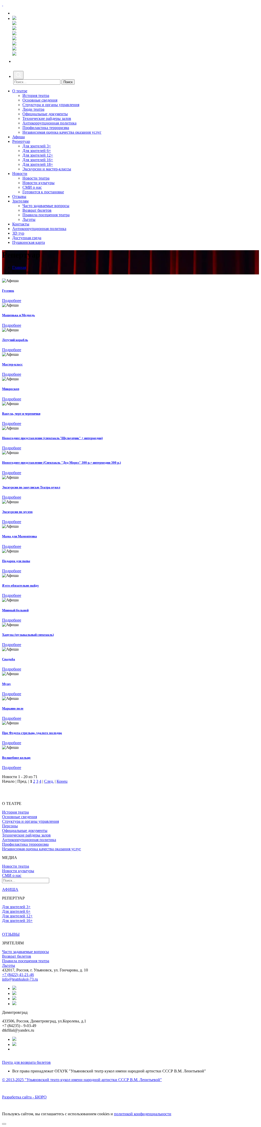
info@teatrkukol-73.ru (20, 979)
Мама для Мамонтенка (19, 536)
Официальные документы (45, 114)
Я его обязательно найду (20, 585)
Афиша (18, 137)
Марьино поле (12, 708)
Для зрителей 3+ (36, 146)
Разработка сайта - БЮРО (24, 1097)
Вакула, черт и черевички (21, 413)
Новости (19, 173)
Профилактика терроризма (45, 127)
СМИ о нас (32, 187)
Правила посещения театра (46, 215)
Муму (6, 684)
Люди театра (33, 109)
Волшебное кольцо (16, 757)
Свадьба (8, 659)
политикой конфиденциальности (142, 1114)
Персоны (10, 826)
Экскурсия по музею (17, 512)
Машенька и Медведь (18, 315)
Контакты (20, 224)
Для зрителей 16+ (37, 160)
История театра (35, 95)
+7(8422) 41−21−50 (30, 13)
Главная (19, 267)
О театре (19, 91)
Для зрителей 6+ (36, 150)
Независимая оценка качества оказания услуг (61, 132)
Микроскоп (10, 389)
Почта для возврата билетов (26, 1062)
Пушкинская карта (28, 242)
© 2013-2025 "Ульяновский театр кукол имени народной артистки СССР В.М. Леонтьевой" (82, 1080)
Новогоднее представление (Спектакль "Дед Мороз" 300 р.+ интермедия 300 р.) (61, 462)
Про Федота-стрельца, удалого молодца (32, 733)
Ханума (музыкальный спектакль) (28, 635)
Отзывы (19, 196)
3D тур (18, 233)
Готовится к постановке (43, 192)
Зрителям (20, 201)
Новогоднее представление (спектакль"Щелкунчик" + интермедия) (52, 438)
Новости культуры (38, 183)
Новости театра (35, 178)
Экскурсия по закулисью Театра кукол (31, 487)
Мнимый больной (15, 610)
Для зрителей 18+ (37, 164)
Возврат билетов (36, 210)
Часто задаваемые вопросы (45, 206)
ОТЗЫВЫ (11, 934)
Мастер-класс (12, 364)
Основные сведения (39, 100)
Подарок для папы (16, 561)
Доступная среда (26, 238)
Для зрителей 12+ (37, 155)
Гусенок (8, 291)
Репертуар (21, 141)
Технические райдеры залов (46, 118)
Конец (62, 781)
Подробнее (11, 300)
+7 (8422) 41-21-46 (18, 974)
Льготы (28, 219)
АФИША (10, 889)
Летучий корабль (15, 340)
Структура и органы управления (50, 105)
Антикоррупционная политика (49, 123)
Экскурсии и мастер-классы (46, 169)
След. (49, 781)
